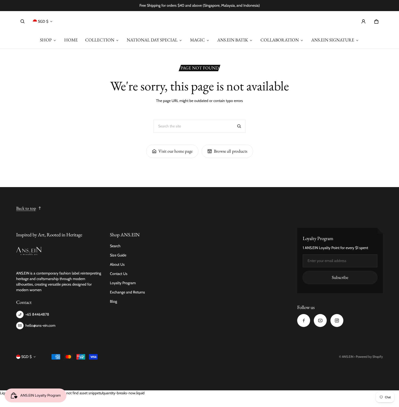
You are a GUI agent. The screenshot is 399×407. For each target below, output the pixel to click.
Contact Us (118, 273)
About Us (117, 264)
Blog (113, 301)
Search (115, 246)
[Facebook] (303, 320)
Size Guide (118, 255)
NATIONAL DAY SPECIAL (152, 40)
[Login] (363, 21)
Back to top (26, 208)
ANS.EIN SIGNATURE (332, 40)
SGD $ (43, 21)
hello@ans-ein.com (40, 325)
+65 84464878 (37, 314)
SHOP (46, 40)
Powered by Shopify (369, 356)
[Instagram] (336, 320)
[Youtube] (320, 320)
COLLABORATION (279, 40)
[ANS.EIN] (199, 21)
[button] (22, 21)
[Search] (239, 126)
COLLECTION (99, 40)
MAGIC (197, 40)
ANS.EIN (348, 356)
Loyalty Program (123, 283)
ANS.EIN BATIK (232, 40)
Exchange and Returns (127, 292)
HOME (71, 40)
